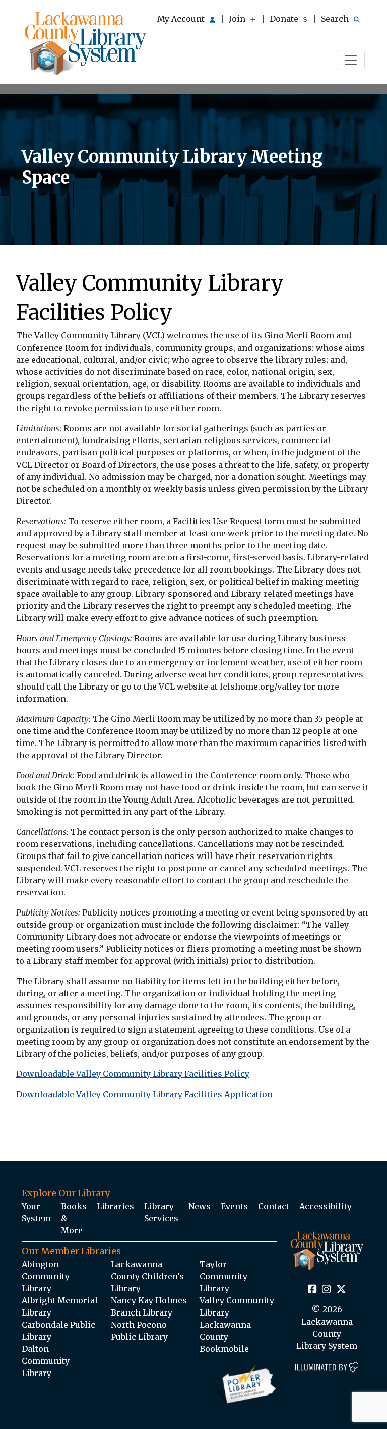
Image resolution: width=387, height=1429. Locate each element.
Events (234, 1206)
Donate (285, 19)
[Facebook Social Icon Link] (312, 1290)
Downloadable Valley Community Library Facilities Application (144, 1094)
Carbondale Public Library (58, 1331)
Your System (36, 1212)
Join (238, 19)
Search (336, 19)
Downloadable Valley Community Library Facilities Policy (132, 1074)
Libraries (115, 1206)
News (199, 1206)
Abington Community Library (46, 1276)
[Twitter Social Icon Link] (341, 1290)
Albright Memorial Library (60, 1306)
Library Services (161, 1212)
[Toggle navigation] (351, 60)
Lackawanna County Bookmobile (225, 1337)
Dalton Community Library (46, 1361)
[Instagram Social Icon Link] (326, 1290)
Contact (273, 1206)
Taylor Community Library (223, 1276)
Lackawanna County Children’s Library (147, 1276)
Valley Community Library (237, 1306)
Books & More (74, 1218)
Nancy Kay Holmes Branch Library (149, 1306)
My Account (182, 19)
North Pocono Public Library (139, 1331)
